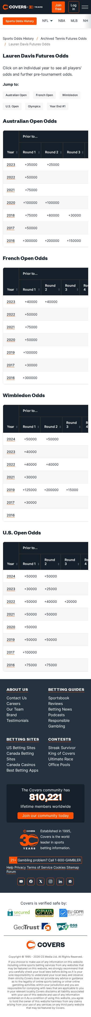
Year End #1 (58, 106)
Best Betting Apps (22, 770)
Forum (11, 872)
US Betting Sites (21, 747)
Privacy (20, 867)
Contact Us (17, 698)
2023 (11, 164)
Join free (58, 7)
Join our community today (45, 815)
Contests (59, 739)
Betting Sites (23, 739)
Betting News (60, 709)
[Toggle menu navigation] (85, 7)
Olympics (34, 106)
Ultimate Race (60, 759)
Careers (13, 703)
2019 (11, 352)
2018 (11, 215)
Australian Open (16, 95)
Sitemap (72, 867)
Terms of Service (39, 867)
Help (10, 867)
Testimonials (17, 720)
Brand (12, 714)
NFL (45, 21)
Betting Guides (66, 689)
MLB (74, 21)
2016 (11, 241)
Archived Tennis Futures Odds (64, 38)
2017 (10, 228)
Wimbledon (70, 95)
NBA (61, 21)
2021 (11, 190)
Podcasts (56, 714)
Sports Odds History (18, 38)
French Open (44, 95)
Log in (74, 7)
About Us (17, 689)
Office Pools (59, 764)
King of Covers (61, 753)
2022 (11, 177)
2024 (11, 439)
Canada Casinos (21, 764)
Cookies (59, 867)
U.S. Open (12, 106)
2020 (11, 203)
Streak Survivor (62, 747)
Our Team (15, 709)
